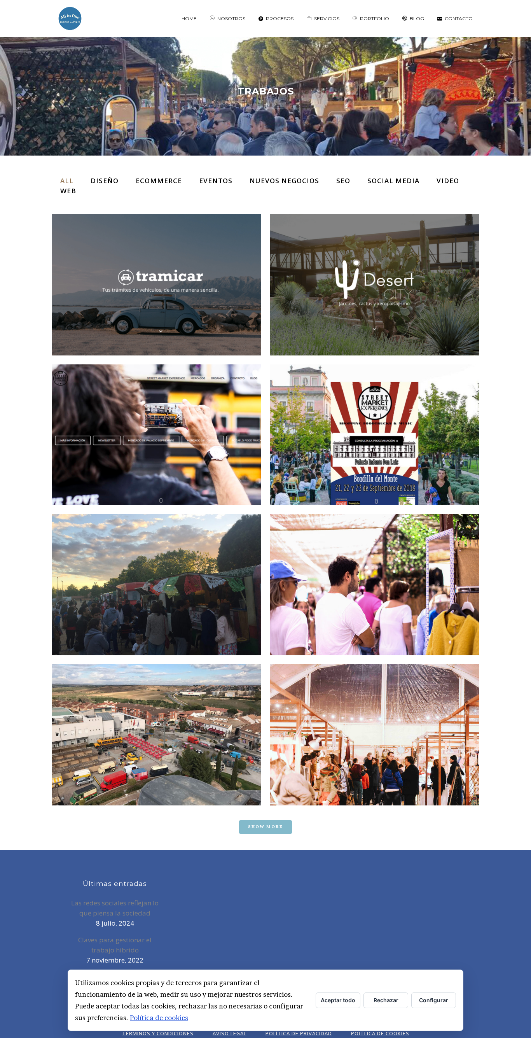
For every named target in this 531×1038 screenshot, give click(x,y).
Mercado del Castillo (157, 723)
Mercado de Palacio (374, 423)
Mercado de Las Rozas (157, 573)
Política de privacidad (299, 1033)
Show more (265, 827)
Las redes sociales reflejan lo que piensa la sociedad (115, 907)
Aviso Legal (229, 1033)
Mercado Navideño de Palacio (375, 723)
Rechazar (386, 1000)
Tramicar (156, 273)
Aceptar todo (338, 1000)
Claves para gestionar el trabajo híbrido (115, 944)
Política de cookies (159, 1017)
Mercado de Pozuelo (374, 573)
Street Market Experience (156, 423)
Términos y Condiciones (158, 1033)
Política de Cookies (380, 1033)
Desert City (374, 273)
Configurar (433, 1000)
